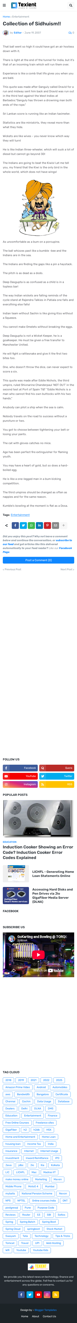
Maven (58, 1179)
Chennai (10, 1101)
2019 (21, 1080)
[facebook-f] (21, 1294)
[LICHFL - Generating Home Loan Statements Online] (16, 873)
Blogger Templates (46, 1310)
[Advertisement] (38, 714)
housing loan (13, 1144)
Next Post (66, 569)
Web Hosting (53, 1243)
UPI (37, 1243)
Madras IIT (49, 1172)
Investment (12, 1158)
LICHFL (20, 1172)
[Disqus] (38, 617)
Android (41, 1087)
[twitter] (30, 1294)
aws (7, 1094)
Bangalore (43, 1094)
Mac (34, 1172)
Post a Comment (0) (38, 560)
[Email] (55, 525)
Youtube (21, 1250)
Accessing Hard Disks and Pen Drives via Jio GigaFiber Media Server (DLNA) (52, 896)
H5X (48, 1129)
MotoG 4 (33, 1186)
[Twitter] (23, 525)
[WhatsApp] (31, 525)
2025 (59, 1080)
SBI (49, 1214)
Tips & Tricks (62, 1236)
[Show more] (63, 525)
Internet (29, 1151)
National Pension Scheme (37, 1193)
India (51, 1144)
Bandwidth (23, 1094)
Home (6, 16)
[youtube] (38, 1294)
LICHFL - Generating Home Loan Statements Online (53, 874)
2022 (46, 1080)
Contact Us (49, 1316)
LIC (7, 1172)
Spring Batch (27, 1221)
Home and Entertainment (20, 1136)
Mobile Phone (13, 1186)
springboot (33, 1229)
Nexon (63, 1193)
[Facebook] (15, 525)
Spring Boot (49, 1221)
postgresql (11, 1207)
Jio (32, 1165)
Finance (52, 1115)
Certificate (62, 1094)
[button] (4, 5)
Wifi (7, 1250)
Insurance (11, 1151)
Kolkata (55, 1165)
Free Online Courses (17, 1122)
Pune (28, 1207)
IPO (57, 1158)
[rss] (55, 1294)
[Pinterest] (47, 525)
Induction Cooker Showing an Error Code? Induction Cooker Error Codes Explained (38, 852)
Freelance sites (45, 1122)
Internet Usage (49, 1151)
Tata (25, 1236)
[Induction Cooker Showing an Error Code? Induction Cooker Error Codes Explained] (38, 818)
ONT (65, 1200)
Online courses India (44, 1200)
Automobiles (60, 1087)
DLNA (37, 1108)
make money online (16, 1179)
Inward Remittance (37, 1158)
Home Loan (49, 1136)
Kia (42, 1165)
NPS (8, 1200)
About (35, 1316)
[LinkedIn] (39, 525)
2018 (8, 1080)
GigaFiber (11, 1129)
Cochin (26, 1101)
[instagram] (47, 1294)
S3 (38, 1214)
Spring (9, 1221)
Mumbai (49, 1186)
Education (11, 1115)
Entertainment (20, 16)
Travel (24, 1243)
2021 (33, 1080)
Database (64, 1101)
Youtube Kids (40, 1250)
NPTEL (21, 1200)
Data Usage (44, 1101)
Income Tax (34, 1144)
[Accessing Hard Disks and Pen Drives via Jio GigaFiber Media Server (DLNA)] (16, 895)
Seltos (61, 1214)
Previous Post (13, 569)
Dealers (10, 1108)
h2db (36, 1129)
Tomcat (9, 1243)
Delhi (24, 1108)
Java (8, 1165)
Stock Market (54, 1229)
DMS (50, 1108)
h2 (25, 1129)
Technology (42, 1236)
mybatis (10, 1193)
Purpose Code (46, 1207)
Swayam (10, 1236)
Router (26, 1214)
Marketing (41, 1179)
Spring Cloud (12, 1229)
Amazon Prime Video (17, 1087)
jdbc (21, 1165)
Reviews (10, 1214)
